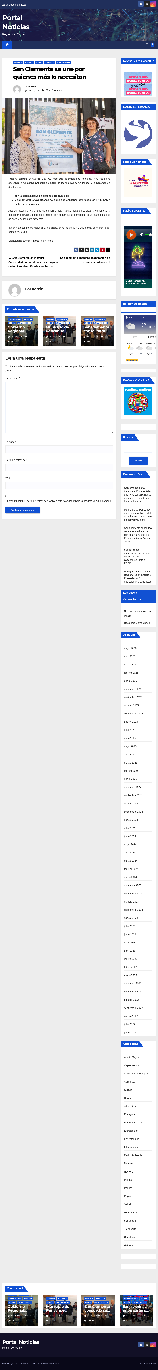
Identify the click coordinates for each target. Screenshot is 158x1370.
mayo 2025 (130, 746)
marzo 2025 (130, 762)
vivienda (129, 1245)
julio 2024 (129, 828)
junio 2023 (130, 934)
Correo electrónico (16, 460)
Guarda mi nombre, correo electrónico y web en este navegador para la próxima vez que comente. (58, 501)
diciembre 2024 (132, 787)
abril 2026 (129, 656)
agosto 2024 (131, 820)
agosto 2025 (131, 721)
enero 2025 (130, 779)
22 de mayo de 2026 (60, 1316)
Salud (127, 1204)
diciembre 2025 (132, 689)
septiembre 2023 (133, 910)
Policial (128, 1180)
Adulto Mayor (131, 1057)
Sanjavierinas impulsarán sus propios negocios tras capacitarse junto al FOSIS (137, 556)
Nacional (29, 62)
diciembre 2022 (132, 983)
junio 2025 (130, 738)
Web (7, 478)
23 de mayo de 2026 (21, 1316)
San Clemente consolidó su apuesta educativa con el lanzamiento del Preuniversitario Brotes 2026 (138, 535)
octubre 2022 (131, 999)
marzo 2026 (130, 664)
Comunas (18, 62)
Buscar (128, 437)
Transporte (130, 1229)
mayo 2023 (130, 942)
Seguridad (49, 62)
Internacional (15, 319)
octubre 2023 (131, 901)
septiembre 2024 (133, 811)
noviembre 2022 (133, 991)
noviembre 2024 (133, 795)
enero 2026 (130, 681)
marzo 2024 (130, 860)
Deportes (129, 1098)
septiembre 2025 (133, 713)
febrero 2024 (131, 869)
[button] (147, 44)
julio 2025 (129, 730)
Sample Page (150, 1363)
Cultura (128, 1090)
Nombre (10, 441)
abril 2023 (129, 950)
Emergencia (131, 1114)
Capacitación (131, 1065)
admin (32, 86)
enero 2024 (130, 877)
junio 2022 (130, 1032)
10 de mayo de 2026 (98, 1316)
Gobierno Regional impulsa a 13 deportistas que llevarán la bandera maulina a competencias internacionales (138, 495)
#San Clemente (53, 90)
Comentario (12, 378)
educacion (62, 319)
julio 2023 (129, 926)
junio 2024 (130, 836)
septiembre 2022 (133, 1008)
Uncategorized (63, 62)
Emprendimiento (133, 1122)
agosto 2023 (131, 918)
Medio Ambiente (133, 1155)
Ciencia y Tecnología (136, 1073)
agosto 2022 (131, 1016)
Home (138, 1363)
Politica (128, 1188)
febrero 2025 (131, 771)
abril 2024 (129, 852)
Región (39, 62)
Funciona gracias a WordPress (16, 1363)
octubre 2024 (131, 803)
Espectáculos (131, 1139)
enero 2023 (130, 975)
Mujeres (128, 1163)
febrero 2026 (131, 672)
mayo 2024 (130, 844)
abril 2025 (129, 754)
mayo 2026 (130, 648)
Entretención (131, 1130)
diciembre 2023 (132, 885)
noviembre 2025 (133, 697)
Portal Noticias (20, 1342)
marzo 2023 (130, 959)
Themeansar (53, 1363)
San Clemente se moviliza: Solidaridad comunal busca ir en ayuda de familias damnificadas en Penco (33, 262)
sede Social (130, 1212)
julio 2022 (129, 1024)
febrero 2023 (131, 967)
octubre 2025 (131, 705)
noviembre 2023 (133, 893)
